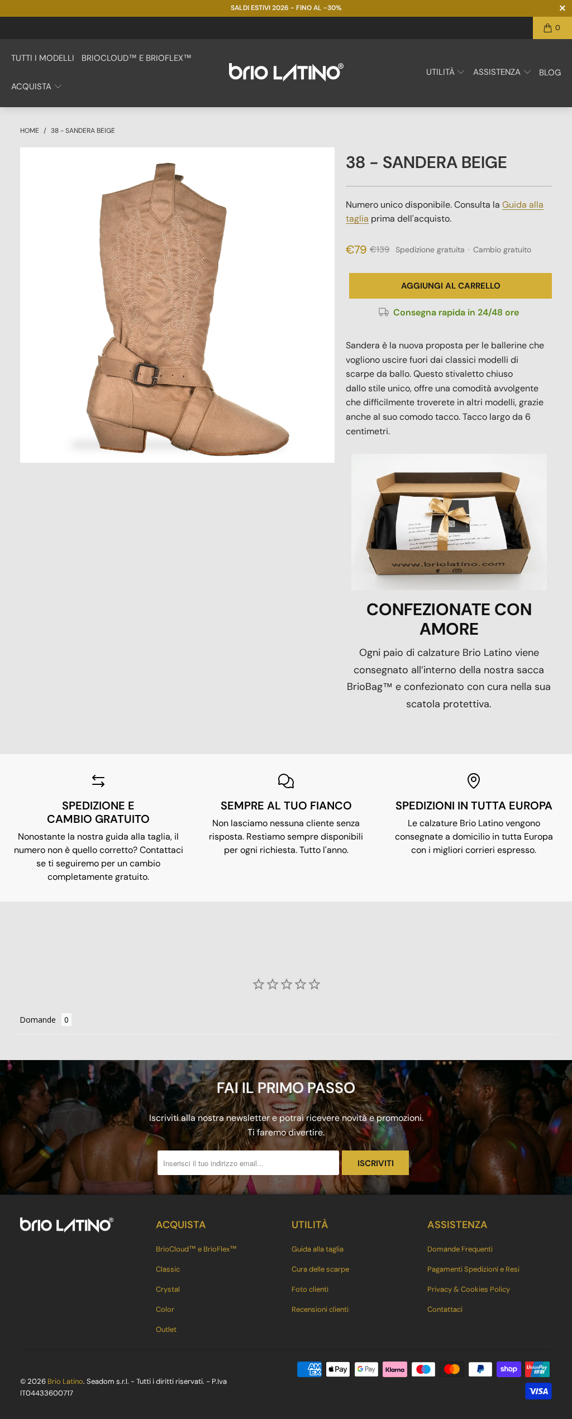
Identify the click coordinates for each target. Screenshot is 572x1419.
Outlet (166, 1329)
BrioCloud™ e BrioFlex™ (196, 1249)
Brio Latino (65, 1381)
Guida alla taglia (318, 1249)
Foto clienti (310, 1289)
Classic (168, 1269)
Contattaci (445, 1309)
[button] (37, 87)
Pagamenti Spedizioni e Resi (473, 1269)
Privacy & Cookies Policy (468, 1289)
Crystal (168, 1289)
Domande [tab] (38, 1019)
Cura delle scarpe (320, 1269)
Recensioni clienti (320, 1309)
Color (165, 1309)
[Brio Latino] (286, 73)
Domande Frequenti (460, 1249)
